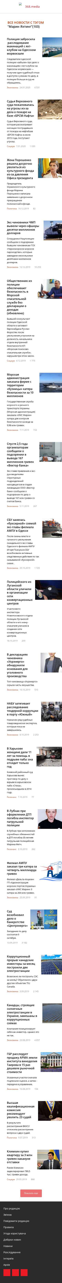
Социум (11, 146)
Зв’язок (7, 1214)
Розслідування (11, 1252)
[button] (56, 6)
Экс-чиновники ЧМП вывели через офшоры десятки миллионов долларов (23, 227)
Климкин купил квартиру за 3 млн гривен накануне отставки (19, 1157)
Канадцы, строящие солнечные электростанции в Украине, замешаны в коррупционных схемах (22, 1014)
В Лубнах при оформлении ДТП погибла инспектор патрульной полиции (20, 818)
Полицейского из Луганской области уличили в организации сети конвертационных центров (20, 592)
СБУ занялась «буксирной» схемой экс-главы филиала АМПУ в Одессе (21, 525)
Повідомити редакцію (16, 1221)
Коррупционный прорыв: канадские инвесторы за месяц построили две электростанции (21, 964)
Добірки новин (12, 1239)
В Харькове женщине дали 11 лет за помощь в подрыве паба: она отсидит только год (20, 757)
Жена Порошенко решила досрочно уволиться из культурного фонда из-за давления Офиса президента (20, 169)
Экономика (12, 87)
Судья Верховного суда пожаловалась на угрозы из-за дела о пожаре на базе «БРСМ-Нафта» (20, 108)
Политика (12, 208)
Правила (8, 1227)
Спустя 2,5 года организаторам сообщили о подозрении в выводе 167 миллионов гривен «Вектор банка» (20, 454)
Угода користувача (14, 1233)
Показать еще (31, 1193)
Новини (8, 1246)
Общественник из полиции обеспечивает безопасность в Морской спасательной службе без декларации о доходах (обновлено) (19, 297)
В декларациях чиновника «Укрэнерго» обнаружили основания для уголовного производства (17, 665)
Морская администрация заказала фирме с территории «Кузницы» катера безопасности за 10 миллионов (20, 385)
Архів (6, 1264)
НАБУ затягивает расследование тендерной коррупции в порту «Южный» (22, 709)
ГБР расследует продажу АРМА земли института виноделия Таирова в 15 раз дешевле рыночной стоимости (22, 1063)
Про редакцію (11, 1208)
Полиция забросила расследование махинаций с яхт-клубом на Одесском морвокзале (21, 46)
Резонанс (12, 797)
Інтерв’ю (8, 1258)
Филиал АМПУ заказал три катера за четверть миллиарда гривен (22, 868)
